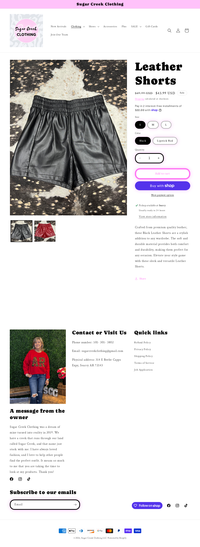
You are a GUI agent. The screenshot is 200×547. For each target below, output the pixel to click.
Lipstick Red (165, 141)
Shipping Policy (143, 356)
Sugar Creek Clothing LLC (94, 538)
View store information (153, 216)
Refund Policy (142, 342)
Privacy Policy (142, 349)
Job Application (143, 370)
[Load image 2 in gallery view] (45, 231)
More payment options (162, 195)
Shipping (139, 98)
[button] (78, 26)
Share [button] (142, 278)
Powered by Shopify (117, 538)
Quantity (140, 150)
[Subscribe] (75, 504)
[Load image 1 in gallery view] (21, 231)
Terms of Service (144, 363)
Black (142, 141)
